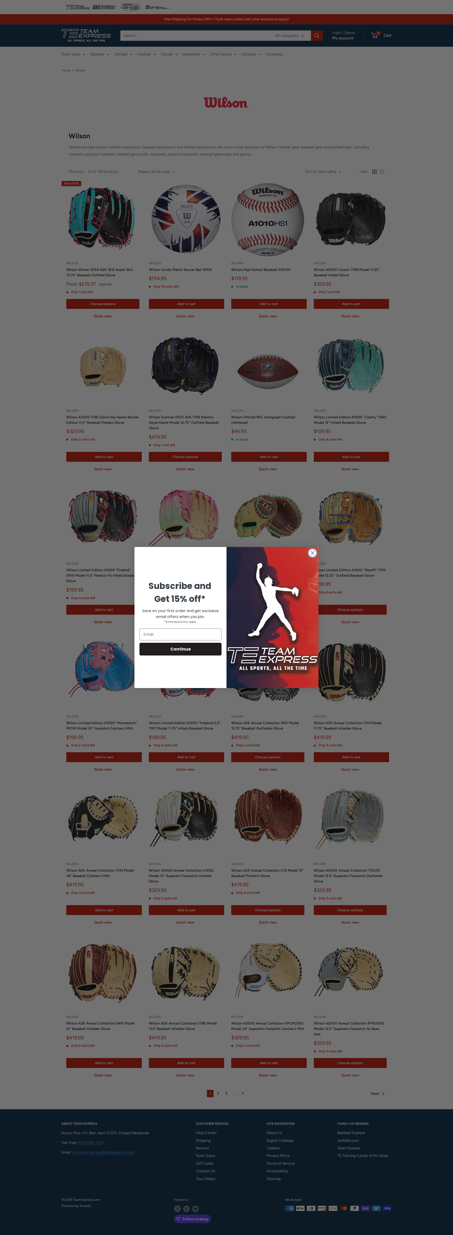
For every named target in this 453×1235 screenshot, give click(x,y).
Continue (180, 649)
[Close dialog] (312, 553)
